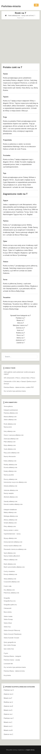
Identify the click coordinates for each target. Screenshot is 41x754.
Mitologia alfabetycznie (11, 516)
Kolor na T (20, 330)
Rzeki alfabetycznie (10, 424)
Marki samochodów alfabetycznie (14, 567)
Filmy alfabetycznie (10, 526)
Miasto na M (8, 730)
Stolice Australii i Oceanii (11, 638)
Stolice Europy (8, 619)
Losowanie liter (8, 663)
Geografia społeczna (10, 604)
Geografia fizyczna (9, 601)
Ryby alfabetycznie (10, 445)
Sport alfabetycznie (10, 553)
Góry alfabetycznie (9, 431)
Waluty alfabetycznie (10, 512)
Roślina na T (20, 333)
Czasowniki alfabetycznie (12, 582)
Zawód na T (20, 342)
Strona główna (8, 406)
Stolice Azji (7, 627)
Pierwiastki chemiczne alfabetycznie (15, 549)
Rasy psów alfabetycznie (11, 452)
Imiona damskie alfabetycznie (13, 542)
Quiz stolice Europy (10, 645)
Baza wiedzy (8, 612)
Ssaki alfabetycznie (10, 449)
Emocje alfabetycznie (10, 574)
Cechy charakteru (9, 571)
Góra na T (20, 323)
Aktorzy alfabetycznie (10, 520)
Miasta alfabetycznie (10, 416)
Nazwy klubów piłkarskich (12, 556)
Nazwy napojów (9, 493)
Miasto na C (8, 722)
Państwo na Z (8, 718)
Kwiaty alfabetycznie (10, 471)
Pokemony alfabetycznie (11, 593)
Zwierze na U (8, 694)
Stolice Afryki (8, 623)
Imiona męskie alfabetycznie (12, 545)
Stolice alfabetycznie (10, 419)
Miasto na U (8, 726)
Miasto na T (21, 320)
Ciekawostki (7, 608)
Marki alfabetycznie (10, 564)
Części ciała (7, 586)
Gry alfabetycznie (9, 590)
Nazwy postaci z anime (11, 530)
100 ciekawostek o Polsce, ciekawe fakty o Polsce (19, 378)
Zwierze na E (8, 706)
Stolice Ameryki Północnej (12, 630)
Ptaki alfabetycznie (9, 441)
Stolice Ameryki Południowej (12, 634)
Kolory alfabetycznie (10, 461)
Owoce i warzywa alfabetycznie (13, 435)
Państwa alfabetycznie (11, 413)
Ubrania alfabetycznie (10, 486)
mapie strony (30, 750)
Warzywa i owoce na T (20, 325)
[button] (36, 5)
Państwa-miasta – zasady (12, 660)
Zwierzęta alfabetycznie (11, 439)
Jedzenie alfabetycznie (11, 490)
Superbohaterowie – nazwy (12, 534)
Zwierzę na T (20, 328)
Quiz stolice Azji (9, 649)
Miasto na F (8, 698)
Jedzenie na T (20, 340)
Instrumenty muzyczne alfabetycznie (15, 482)
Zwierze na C (8, 734)
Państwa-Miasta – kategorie (12, 656)
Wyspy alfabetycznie (10, 538)
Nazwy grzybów (9, 475)
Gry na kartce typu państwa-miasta (15, 391)
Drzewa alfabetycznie (10, 467)
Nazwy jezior (8, 427)
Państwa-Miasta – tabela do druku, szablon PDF (19, 387)
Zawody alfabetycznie (10, 501)
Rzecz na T (20, 335)
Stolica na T (20, 338)
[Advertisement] (20, 41)
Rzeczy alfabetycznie (10, 479)
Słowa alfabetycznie (10, 579)
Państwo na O (9, 690)
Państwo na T (20, 318)
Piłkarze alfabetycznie (10, 559)
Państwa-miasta (11, 6)
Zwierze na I (8, 714)
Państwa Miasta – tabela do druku (14, 671)
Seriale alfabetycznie (10, 523)
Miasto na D (8, 710)
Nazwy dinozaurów (10, 456)
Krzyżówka (7, 675)
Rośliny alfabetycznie (10, 464)
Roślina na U (8, 702)
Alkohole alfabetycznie (11, 497)
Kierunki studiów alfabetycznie (13, 504)
